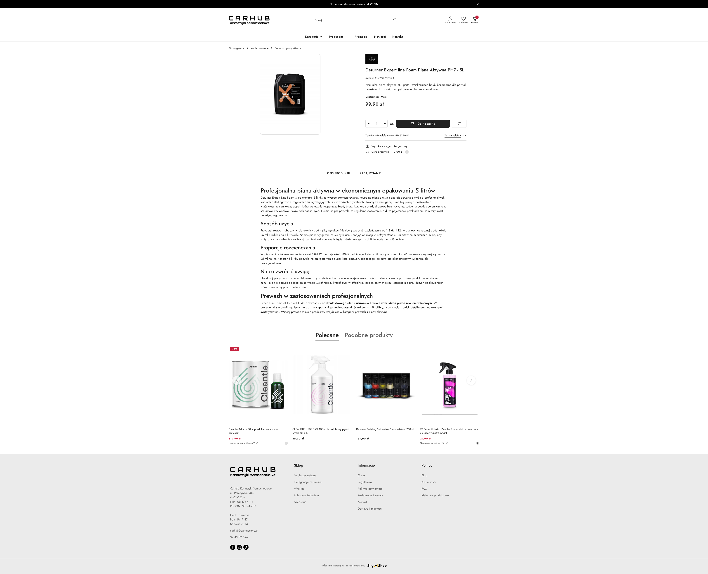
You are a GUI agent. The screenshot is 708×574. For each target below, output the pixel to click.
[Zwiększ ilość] (384, 124)
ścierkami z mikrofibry (369, 307)
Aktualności (428, 482)
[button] (314, 37)
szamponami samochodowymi (332, 307)
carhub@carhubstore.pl (244, 530)
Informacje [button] (366, 465)
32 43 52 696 (239, 537)
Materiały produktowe (435, 495)
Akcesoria (300, 502)
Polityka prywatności (370, 489)
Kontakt (362, 502)
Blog (424, 475)
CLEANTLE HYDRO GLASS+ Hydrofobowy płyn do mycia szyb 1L (258, 431)
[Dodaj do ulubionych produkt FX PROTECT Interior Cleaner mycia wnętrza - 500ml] (475, 349)
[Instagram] (239, 547)
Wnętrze (299, 489)
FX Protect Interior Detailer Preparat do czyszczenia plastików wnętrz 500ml (385, 431)
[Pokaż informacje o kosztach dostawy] (407, 152)
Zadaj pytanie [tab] (370, 173)
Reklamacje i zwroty (370, 495)
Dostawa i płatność (370, 508)
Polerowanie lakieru (306, 495)
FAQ (424, 489)
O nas (361, 475)
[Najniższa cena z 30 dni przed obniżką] (414, 443)
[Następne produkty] (471, 380)
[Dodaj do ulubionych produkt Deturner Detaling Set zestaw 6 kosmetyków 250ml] (347, 349)
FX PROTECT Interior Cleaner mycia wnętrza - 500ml (446, 431)
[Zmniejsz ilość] (368, 124)
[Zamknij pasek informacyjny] (477, 4)
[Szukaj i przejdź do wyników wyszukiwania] (395, 20)
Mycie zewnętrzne (305, 475)
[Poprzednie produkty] (236, 380)
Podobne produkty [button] (369, 335)
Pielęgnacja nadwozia (308, 482)
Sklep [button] (298, 465)
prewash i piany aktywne (371, 312)
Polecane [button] (327, 335)
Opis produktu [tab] (338, 173)
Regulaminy (365, 482)
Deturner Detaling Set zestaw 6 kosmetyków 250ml (321, 429)
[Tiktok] (246, 547)
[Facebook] (232, 547)
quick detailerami (414, 307)
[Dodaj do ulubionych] (459, 124)
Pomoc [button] (426, 465)
